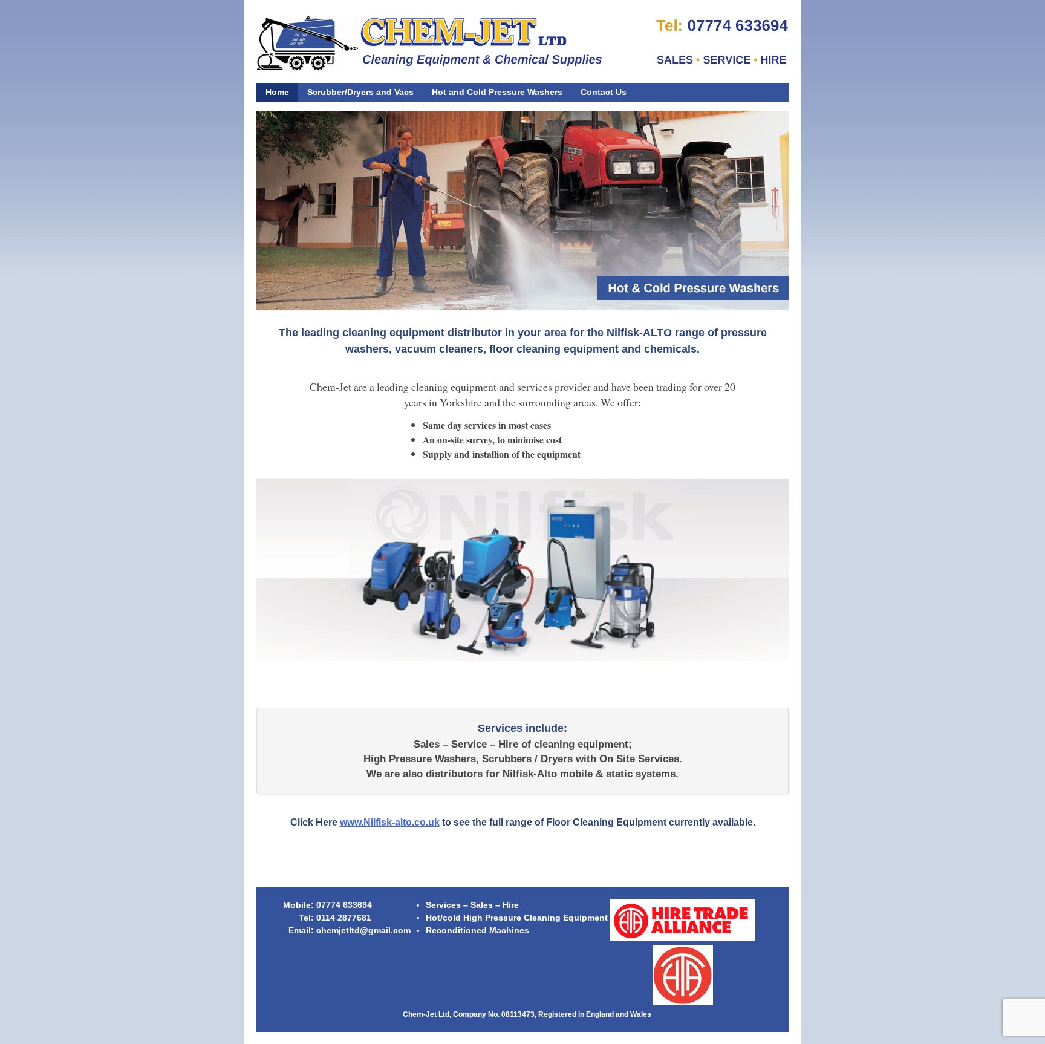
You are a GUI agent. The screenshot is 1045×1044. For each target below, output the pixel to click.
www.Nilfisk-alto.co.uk (390, 822)
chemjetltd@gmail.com (363, 930)
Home (277, 92)
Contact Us (604, 92)
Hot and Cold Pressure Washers (497, 92)
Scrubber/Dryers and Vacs (360, 92)
